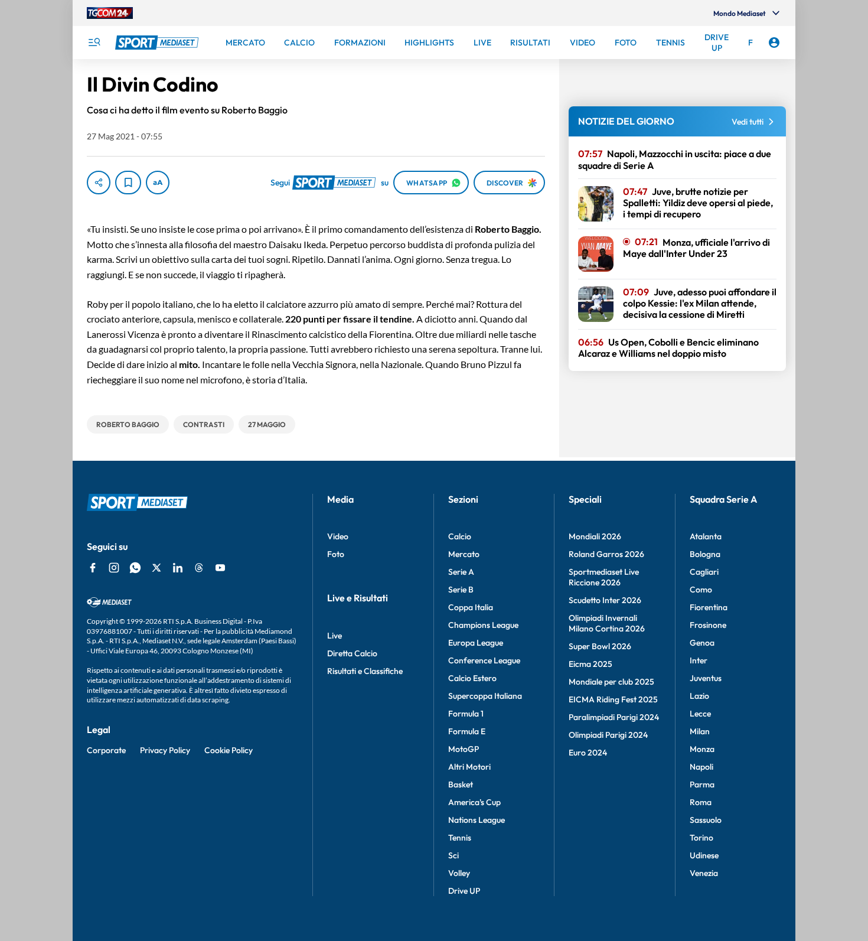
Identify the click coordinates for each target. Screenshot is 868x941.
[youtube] (220, 568)
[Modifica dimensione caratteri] (157, 182)
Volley (459, 873)
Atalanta (706, 536)
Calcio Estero (472, 678)
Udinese (704, 855)
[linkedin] (178, 568)
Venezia (704, 873)
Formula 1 (466, 713)
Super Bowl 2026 (600, 646)
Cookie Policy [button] (228, 750)
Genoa (702, 642)
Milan (700, 731)
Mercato (463, 554)
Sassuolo (706, 820)
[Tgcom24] (110, 13)
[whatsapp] (135, 568)
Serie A (461, 571)
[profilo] (774, 42)
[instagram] (114, 568)
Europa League (475, 642)
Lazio (699, 696)
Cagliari (704, 571)
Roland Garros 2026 (606, 554)
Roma (701, 802)
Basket (460, 784)
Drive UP (464, 890)
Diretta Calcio (352, 653)
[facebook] (93, 568)
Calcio (459, 536)
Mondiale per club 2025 (611, 681)
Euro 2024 (588, 752)
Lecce (700, 713)
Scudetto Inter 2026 (605, 600)
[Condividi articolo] (98, 182)
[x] (156, 568)
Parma (702, 784)
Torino (701, 837)
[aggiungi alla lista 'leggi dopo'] (128, 182)
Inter (698, 660)
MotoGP (463, 749)
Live (334, 635)
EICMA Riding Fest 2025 (613, 699)
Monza (702, 749)
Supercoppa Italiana (485, 696)
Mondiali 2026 (595, 536)
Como (701, 589)
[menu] (94, 42)
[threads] (199, 568)
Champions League (483, 625)
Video (337, 536)
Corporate (106, 750)
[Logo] (158, 42)
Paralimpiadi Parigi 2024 (614, 717)
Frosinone (708, 625)
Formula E (466, 731)
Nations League (476, 820)
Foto (335, 554)
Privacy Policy (165, 750)
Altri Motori (469, 766)
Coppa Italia (470, 607)
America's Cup (474, 802)
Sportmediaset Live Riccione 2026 (604, 577)
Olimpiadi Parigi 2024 (608, 735)
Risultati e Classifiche (365, 671)
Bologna (705, 554)
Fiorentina (708, 607)
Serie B (461, 589)
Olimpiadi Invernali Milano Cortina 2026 (607, 623)
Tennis (459, 837)
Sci (453, 855)
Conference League (484, 660)
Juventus (706, 678)
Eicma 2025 (590, 664)
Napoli (701, 766)
